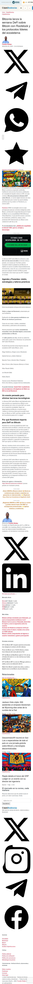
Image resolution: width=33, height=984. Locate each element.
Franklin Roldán (21, 981)
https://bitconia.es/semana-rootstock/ (12, 483)
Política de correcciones (8, 958)
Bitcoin (4, 601)
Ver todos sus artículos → (9, 594)
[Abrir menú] (21, 8)
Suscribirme (6, 803)
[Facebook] (16, 931)
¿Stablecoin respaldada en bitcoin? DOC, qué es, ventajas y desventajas (16, 228)
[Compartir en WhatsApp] (16, 134)
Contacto (4, 973)
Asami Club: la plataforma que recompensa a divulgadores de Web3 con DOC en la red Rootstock (16, 389)
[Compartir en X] (16, 75)
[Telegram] (16, 902)
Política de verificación (8, 956)
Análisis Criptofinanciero (8, 946)
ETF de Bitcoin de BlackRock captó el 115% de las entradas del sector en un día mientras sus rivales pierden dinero (16, 657)
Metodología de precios (8, 960)
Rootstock (5, 208)
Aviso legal (5, 975)
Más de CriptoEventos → (9, 678)
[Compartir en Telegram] (16, 105)
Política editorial (6, 954)
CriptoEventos (10, 12)
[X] (16, 562)
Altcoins (4, 944)
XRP (3, 609)
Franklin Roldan (7, 44)
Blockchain (5, 940)
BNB (3, 607)
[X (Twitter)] (16, 843)
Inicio (3, 12)
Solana (4, 605)
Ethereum (5, 603)
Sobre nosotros (6, 969)
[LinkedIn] (16, 592)
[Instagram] (16, 873)
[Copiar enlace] (3, 137)
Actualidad (5, 939)
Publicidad (5, 971)
